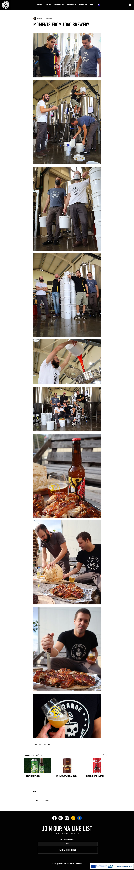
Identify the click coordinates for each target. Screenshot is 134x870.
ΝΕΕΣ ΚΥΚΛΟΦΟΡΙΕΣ (40, 744)
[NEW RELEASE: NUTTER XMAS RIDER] (96, 765)
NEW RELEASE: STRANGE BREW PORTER (66, 776)
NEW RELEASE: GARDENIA (33, 776)
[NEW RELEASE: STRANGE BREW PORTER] (67, 765)
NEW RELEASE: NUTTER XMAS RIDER (95, 776)
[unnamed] (73, 818)
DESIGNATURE (79, 864)
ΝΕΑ (49, 744)
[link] (130, 4)
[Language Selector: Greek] (100, 5)
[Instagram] (60, 818)
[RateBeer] (79, 818)
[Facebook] (54, 818)
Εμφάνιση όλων (105, 755)
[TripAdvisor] (67, 818)
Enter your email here (67, 840)
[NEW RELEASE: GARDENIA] (37, 765)
